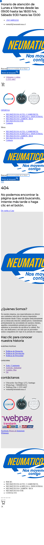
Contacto (9, 123)
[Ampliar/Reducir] (2, 497)
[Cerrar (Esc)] (9, 497)
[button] (22, 127)
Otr (7, 372)
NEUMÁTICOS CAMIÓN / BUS (19, 119)
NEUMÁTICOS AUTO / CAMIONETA (22, 114)
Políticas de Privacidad (14, 356)
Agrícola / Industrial (13, 368)
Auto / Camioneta (13, 365)
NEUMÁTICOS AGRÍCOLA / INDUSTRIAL (24, 116)
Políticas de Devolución (15, 353)
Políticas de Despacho (14, 351)
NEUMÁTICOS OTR (14, 121)
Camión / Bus (11, 370)
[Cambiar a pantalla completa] (4, 497)
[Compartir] (7, 497)
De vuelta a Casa (7, 211)
